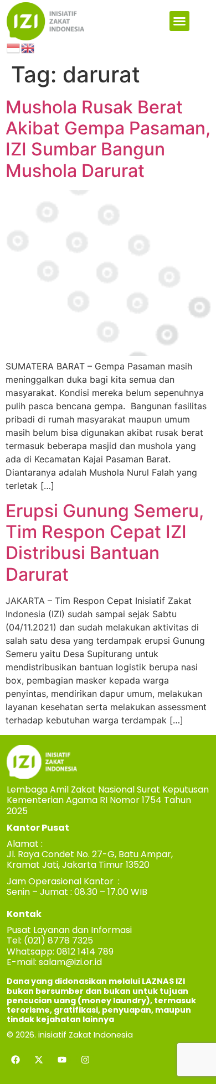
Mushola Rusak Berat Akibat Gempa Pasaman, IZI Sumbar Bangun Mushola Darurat (108, 138)
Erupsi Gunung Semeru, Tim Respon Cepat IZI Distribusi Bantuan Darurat (105, 542)
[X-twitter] (39, 1060)
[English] (28, 47)
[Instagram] (85, 1060)
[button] (179, 21)
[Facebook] (15, 1060)
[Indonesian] (14, 47)
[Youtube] (62, 1060)
